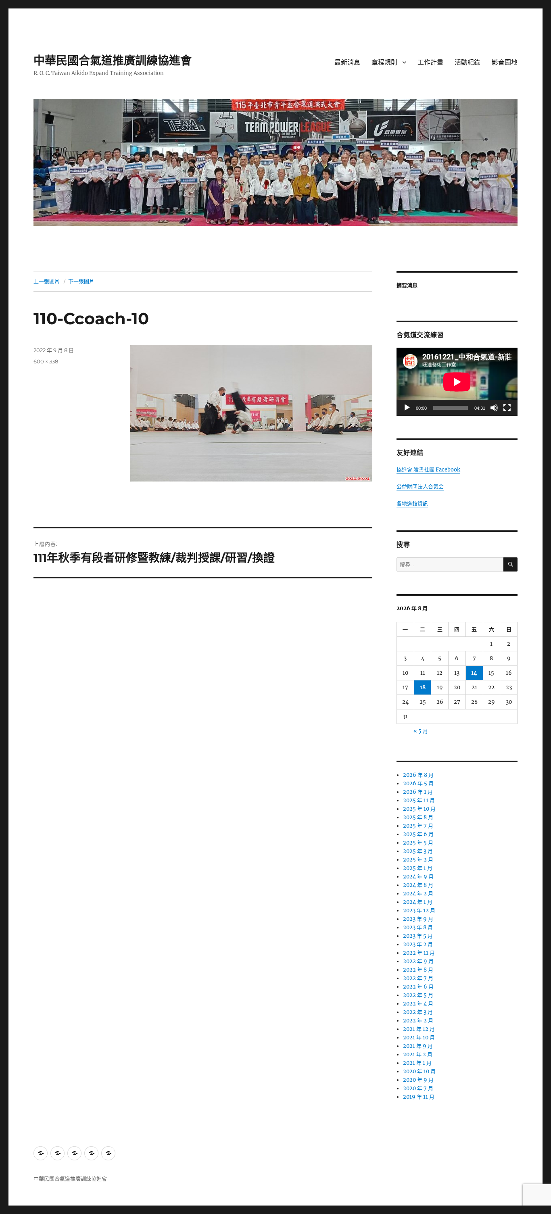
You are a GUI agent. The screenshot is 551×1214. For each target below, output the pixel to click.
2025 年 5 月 (418, 842)
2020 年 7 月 (418, 1088)
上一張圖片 (46, 281)
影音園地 (505, 62)
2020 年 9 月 (418, 1079)
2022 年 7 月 (418, 978)
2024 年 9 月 (418, 876)
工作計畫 (430, 62)
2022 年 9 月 (418, 961)
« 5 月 (420, 731)
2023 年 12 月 (419, 910)
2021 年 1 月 (417, 1063)
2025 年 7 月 (418, 825)
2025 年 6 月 (418, 834)
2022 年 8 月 (418, 969)
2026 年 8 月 (418, 775)
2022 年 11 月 (419, 952)
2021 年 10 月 (419, 1037)
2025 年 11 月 (419, 800)
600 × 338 (45, 361)
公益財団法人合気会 (420, 486)
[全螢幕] (507, 408)
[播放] (407, 408)
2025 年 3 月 (418, 851)
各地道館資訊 (412, 503)
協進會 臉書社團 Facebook (428, 469)
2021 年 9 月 (418, 1046)
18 (423, 687)
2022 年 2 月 (418, 1020)
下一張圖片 (81, 281)
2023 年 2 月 (418, 944)
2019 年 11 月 (418, 1096)
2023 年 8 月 (418, 927)
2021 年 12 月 (419, 1029)
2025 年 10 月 (419, 808)
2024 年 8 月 (418, 885)
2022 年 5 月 (418, 995)
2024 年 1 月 (417, 902)
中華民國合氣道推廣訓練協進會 (112, 60)
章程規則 (384, 62)
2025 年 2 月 (418, 859)
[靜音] (494, 408)
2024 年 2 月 (418, 893)
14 (474, 673)
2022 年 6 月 (418, 986)
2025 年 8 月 (418, 817)
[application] (457, 382)
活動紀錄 (467, 62)
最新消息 (347, 62)
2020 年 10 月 (419, 1071)
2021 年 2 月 (417, 1054)
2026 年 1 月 (418, 791)
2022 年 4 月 (418, 1003)
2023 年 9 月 (418, 919)
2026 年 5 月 (418, 783)
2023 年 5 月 (418, 935)
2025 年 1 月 (417, 868)
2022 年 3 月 (418, 1012)
